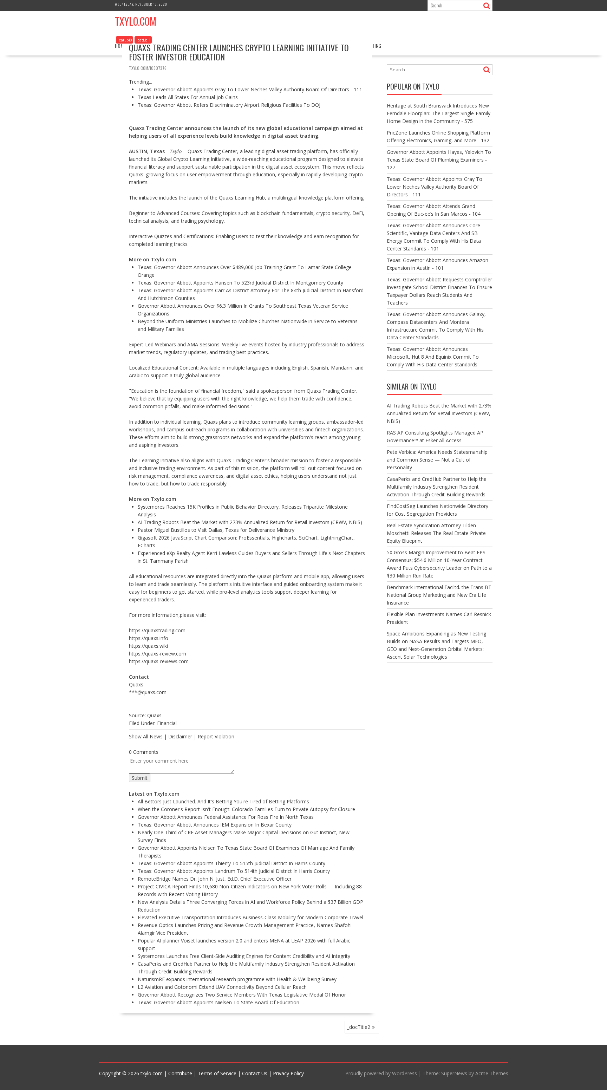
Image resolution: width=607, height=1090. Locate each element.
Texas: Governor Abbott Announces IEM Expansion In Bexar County (215, 824)
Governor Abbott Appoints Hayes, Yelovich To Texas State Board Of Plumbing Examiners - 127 (439, 160)
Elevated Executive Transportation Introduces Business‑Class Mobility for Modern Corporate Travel (250, 917)
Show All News (146, 736)
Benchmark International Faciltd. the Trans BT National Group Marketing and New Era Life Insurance (439, 595)
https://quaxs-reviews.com (159, 661)
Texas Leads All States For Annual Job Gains (188, 97)
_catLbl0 (124, 40)
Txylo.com (135, 21)
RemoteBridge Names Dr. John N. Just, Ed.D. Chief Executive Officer (215, 878)
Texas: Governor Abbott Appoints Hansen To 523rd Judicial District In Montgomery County (240, 282)
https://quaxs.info (148, 638)
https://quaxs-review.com (157, 653)
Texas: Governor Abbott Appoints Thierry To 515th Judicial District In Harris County (231, 863)
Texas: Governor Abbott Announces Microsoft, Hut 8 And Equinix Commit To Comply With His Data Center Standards (433, 357)
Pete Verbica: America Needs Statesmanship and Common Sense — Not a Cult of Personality (437, 460)
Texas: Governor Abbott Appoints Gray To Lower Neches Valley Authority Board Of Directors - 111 (250, 89)
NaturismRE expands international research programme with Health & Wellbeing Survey (237, 979)
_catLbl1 (143, 40)
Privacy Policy (288, 1073)
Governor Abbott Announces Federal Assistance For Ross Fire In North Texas (226, 817)
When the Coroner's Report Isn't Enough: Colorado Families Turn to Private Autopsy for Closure (246, 809)
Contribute (180, 1073)
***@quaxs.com (148, 692)
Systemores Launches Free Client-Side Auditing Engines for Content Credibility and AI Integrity (244, 956)
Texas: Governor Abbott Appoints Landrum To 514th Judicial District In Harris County (234, 871)
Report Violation (216, 736)
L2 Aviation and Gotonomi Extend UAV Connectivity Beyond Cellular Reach (222, 987)
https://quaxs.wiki (148, 645)
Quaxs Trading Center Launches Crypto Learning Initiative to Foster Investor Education (239, 52)
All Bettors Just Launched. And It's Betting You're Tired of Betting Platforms (223, 801)
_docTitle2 (358, 1027)
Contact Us (254, 1073)
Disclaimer (180, 736)
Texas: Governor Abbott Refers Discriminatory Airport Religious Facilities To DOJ (229, 105)
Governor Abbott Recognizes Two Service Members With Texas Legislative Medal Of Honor (242, 994)
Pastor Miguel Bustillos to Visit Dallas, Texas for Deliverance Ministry (216, 530)
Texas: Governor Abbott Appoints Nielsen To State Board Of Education (218, 1002)
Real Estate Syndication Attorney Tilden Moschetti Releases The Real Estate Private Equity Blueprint (436, 533)
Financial (167, 723)
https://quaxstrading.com (157, 630)
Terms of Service (217, 1073)
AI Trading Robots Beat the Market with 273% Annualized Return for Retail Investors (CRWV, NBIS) (250, 522)
